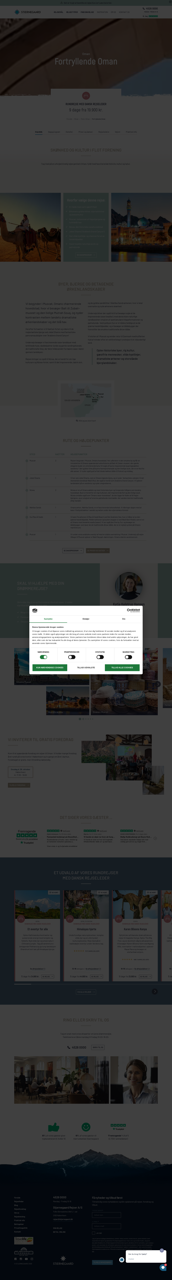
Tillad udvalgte (86, 667)
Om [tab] (123, 619)
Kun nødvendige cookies (49, 667)
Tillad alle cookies (122, 667)
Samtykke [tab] (48, 619)
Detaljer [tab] (86, 619)
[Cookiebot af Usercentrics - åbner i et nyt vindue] (129, 610)
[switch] (71, 657)
